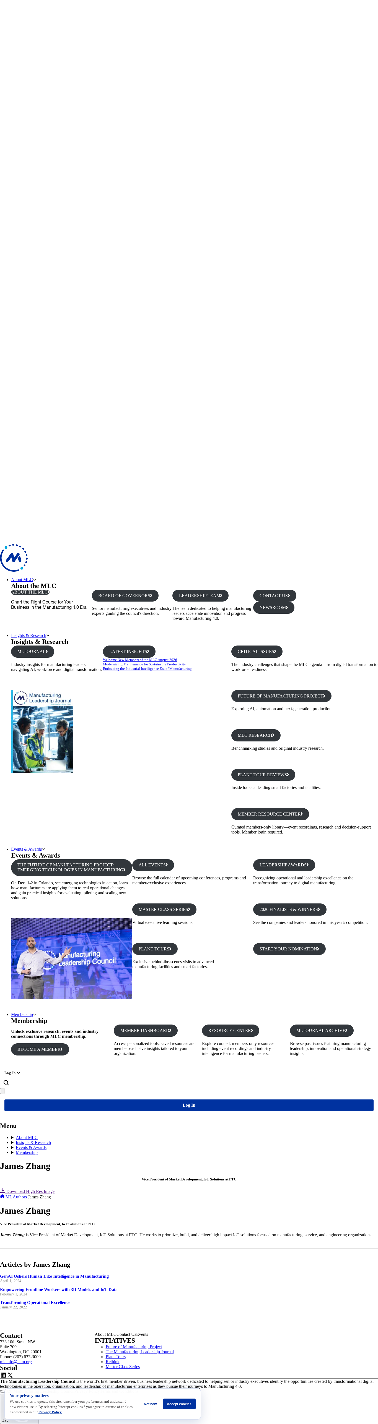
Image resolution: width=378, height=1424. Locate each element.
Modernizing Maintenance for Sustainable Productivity (144, 664)
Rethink (113, 1361)
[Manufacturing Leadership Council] (14, 570)
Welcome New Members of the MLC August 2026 (140, 660)
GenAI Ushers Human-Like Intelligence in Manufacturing (54, 1276)
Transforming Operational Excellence (35, 1302)
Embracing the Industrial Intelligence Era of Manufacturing (147, 669)
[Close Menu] (2, 1091)
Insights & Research (28, 635)
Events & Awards (26, 849)
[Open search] (6, 1083)
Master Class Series (123, 1366)
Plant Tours (116, 1356)
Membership (22, 1014)
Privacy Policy (50, 1412)
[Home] (3, 1197)
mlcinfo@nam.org (16, 1361)
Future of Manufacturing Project (134, 1346)
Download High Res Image (30, 1191)
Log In (9, 1073)
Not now (150, 1404)
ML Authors (16, 1197)
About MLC (22, 579)
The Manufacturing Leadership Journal (140, 1351)
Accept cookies (179, 1404)
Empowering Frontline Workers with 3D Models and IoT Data (59, 1289)
